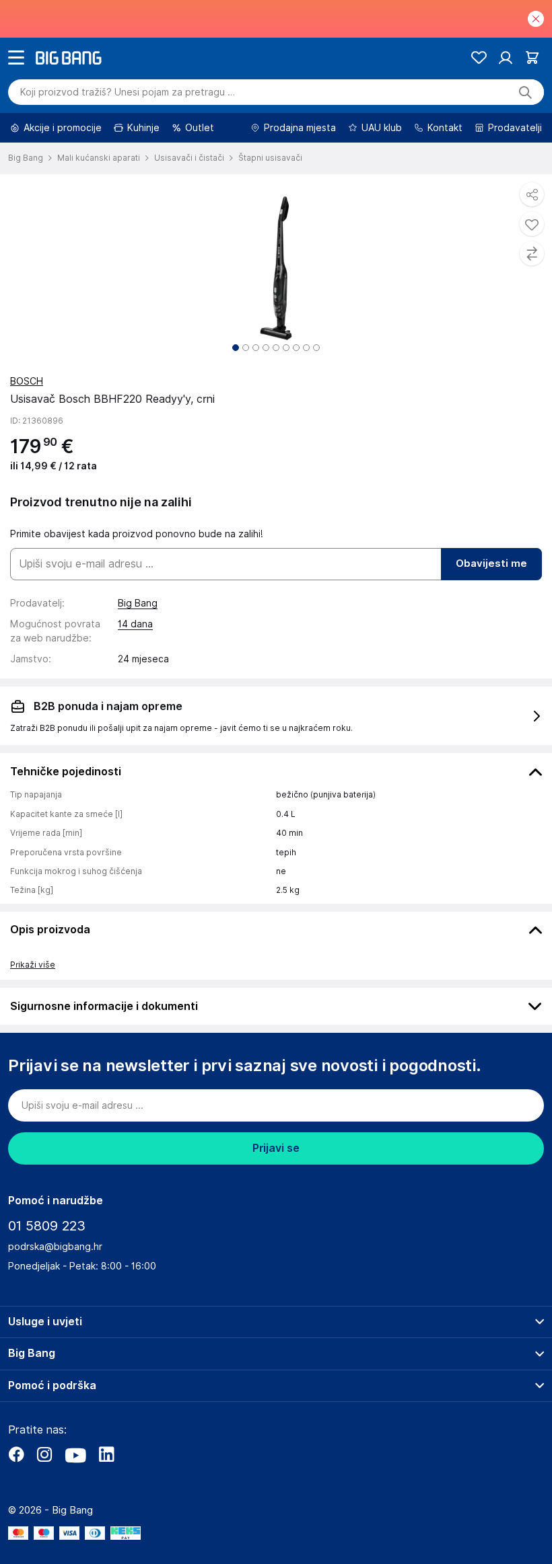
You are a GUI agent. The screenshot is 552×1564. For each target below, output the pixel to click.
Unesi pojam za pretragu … (127, 92)
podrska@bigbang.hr (55, 1246)
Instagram (44, 1454)
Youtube (75, 1454)
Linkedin (106, 1454)
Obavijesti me (491, 563)
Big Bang (138, 603)
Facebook (16, 1454)
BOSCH (26, 381)
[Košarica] (532, 57)
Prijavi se (276, 1148)
